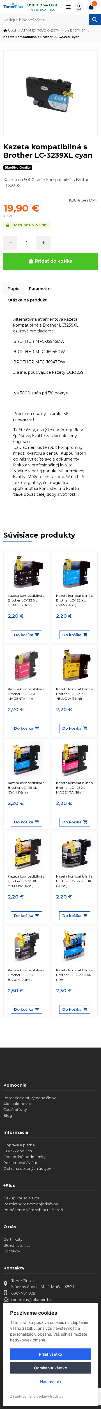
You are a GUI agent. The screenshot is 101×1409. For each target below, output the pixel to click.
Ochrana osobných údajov (27, 1168)
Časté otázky (15, 1109)
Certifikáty (12, 1239)
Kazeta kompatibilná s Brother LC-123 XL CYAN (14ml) (74, 600)
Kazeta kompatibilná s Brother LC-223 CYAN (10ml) (74, 975)
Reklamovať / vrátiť (20, 1162)
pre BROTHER (75, 30)
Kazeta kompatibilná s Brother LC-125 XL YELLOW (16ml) (26, 881)
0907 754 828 (23, 1293)
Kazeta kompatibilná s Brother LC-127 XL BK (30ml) (74, 881)
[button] (78, 7)
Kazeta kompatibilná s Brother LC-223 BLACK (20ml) (26, 975)
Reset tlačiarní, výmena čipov (29, 1098)
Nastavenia (50, 1381)
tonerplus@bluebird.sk (32, 1299)
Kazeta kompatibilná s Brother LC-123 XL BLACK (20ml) (26, 600)
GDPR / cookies (17, 1151)
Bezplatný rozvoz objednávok (30, 1204)
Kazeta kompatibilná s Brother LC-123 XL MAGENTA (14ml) (26, 694)
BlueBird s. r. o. (16, 1245)
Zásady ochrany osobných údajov (36, 1396)
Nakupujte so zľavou (21, 1198)
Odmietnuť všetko (50, 1367)
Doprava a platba (19, 1145)
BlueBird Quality (18, 167)
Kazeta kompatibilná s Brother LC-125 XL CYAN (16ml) (26, 787)
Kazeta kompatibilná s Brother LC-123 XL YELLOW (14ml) (74, 694)
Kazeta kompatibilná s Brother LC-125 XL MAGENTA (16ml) (74, 787)
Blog (7, 1115)
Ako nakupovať (17, 1103)
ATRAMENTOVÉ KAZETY (40, 30)
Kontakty (11, 1251)
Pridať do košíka (53, 261)
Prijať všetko (50, 1354)
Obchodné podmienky (24, 1156)
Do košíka (23, 634)
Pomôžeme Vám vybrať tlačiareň (33, 1209)
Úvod (12, 30)
